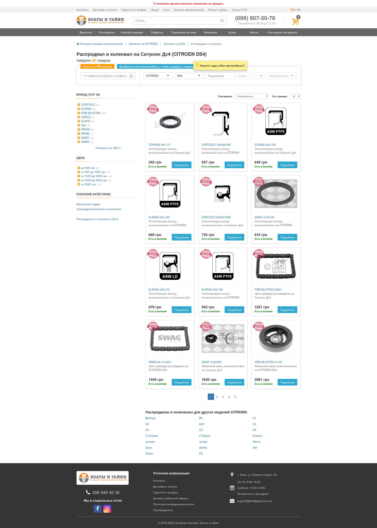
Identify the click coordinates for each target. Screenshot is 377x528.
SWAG (85, 142)
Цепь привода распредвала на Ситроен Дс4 (274, 293)
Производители (163, 510)
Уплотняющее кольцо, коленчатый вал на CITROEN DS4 (220, 150)
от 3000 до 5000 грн (94, 180)
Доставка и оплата (105, 10)
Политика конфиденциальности (173, 504)
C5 (201, 430)
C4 (147, 430)
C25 (201, 424)
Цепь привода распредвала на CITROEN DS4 (168, 366)
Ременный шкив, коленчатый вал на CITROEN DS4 (275, 366)
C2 (147, 424)
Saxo (148, 447)
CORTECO (88, 105)
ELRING (86, 109)
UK (298, 10)
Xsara (149, 453)
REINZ (85, 133)
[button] (86, 32)
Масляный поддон (88, 204)
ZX (201, 453)
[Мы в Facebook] (98, 509)
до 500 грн (88, 168)
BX (201, 418)
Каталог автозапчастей (189, 10)
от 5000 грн (88, 184)
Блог (166, 10)
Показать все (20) (107, 148)
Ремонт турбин (217, 10)
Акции (155, 10)
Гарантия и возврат (134, 10)
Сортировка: (225, 96)
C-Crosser (151, 436)
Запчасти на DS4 (174, 44)
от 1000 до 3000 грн (94, 176)
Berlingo (150, 418)
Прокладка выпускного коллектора (99, 209)
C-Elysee (204, 436)
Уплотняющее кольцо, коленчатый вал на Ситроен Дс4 (169, 148)
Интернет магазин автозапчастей (101, 44)
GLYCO (85, 121)
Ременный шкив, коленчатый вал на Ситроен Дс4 (223, 366)
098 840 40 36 (106, 492)
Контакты (82, 10)
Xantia (203, 447)
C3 (254, 424)
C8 (254, 430)
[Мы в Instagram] (107, 509)
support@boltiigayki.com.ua (254, 501)
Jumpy (203, 442)
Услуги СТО (239, 10)
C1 (254, 418)
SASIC (85, 138)
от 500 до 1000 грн (93, 172)
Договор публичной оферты (171, 498)
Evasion (258, 436)
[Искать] (222, 20)
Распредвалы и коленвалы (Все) (98, 219)
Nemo (256, 442)
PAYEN (85, 129)
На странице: (280, 96)
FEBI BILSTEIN (90, 113)
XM (255, 447)
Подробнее (181, 165)
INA (83, 125)
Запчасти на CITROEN (143, 44)
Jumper (150, 442)
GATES (85, 117)
